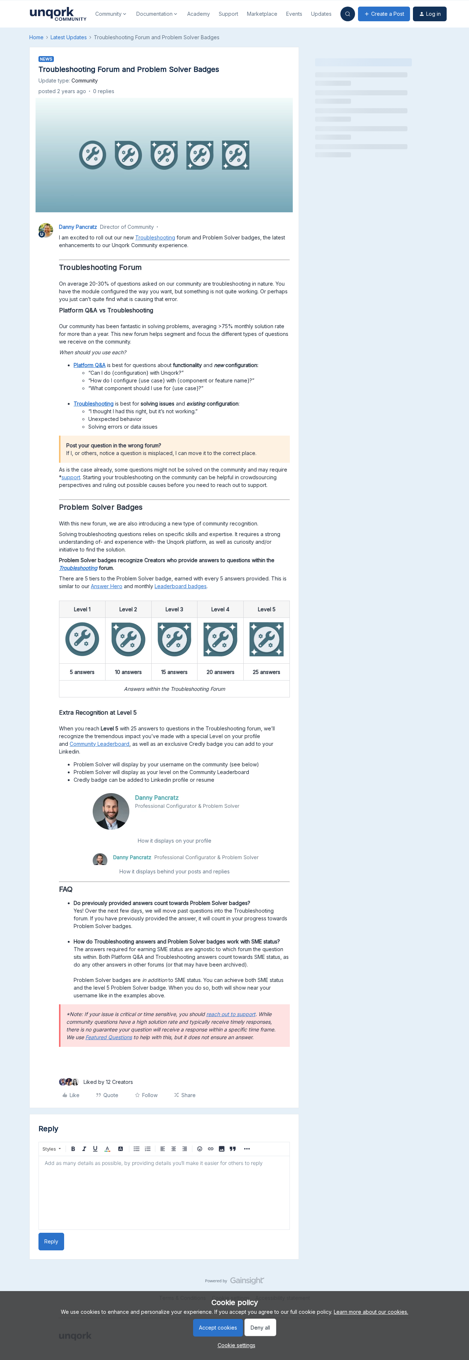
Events (294, 14)
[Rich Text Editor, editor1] (164, 1192)
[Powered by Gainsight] (234, 1282)
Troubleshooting (155, 237)
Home (36, 37)
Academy (198, 14)
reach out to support (230, 1014)
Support (228, 14)
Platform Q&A (90, 365)
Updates (321, 14)
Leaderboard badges (181, 586)
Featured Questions (108, 1037)
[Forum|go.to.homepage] (57, 14)
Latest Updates (69, 37)
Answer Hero (106, 586)
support (71, 477)
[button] (384, 14)
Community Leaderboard (99, 744)
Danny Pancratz (78, 227)
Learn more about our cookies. (371, 1312)
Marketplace (262, 14)
